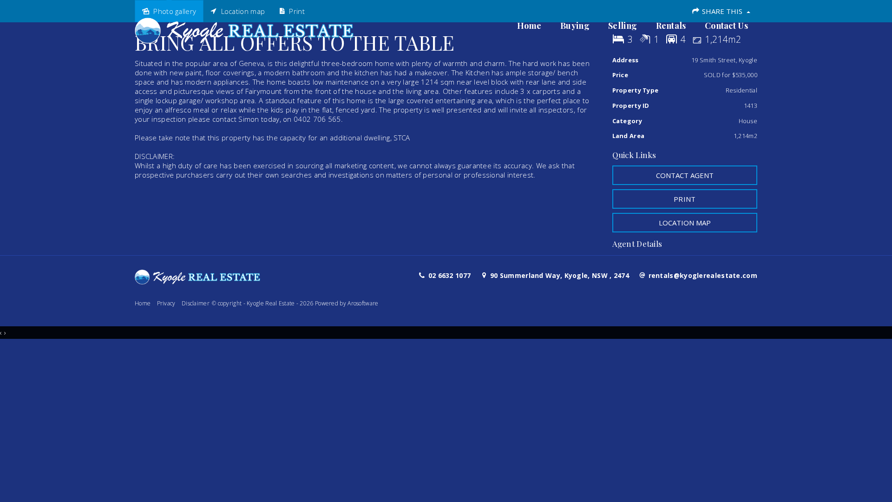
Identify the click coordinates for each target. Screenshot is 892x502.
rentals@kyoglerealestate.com (703, 275)
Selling (622, 25)
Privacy (166, 303)
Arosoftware (363, 303)
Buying (575, 25)
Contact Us (726, 25)
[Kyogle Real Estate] (244, 28)
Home (529, 25)
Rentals (671, 25)
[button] (685, 199)
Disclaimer (196, 303)
